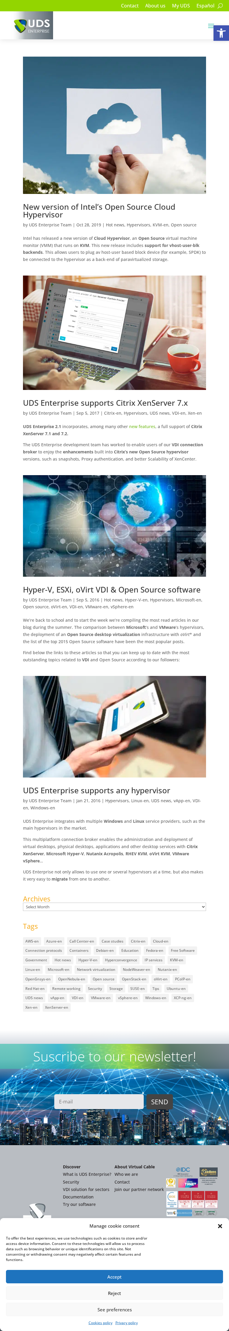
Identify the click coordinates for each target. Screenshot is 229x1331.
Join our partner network (139, 1189)
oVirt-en (59, 606)
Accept (114, 1277)
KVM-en (160, 225)
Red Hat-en (35, 988)
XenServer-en (56, 1007)
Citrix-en (112, 413)
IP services (154, 960)
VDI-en (178, 413)
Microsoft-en (188, 600)
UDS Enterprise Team (50, 225)
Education (130, 950)
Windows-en (42, 808)
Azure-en (54, 941)
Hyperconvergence (121, 960)
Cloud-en (160, 941)
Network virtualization (96, 969)
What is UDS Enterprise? (87, 1174)
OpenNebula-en (71, 979)
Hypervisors (138, 225)
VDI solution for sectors (86, 1189)
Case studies (112, 941)
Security (95, 988)
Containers (79, 950)
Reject (114, 1293)
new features (142, 426)
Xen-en (195, 413)
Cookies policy (100, 1322)
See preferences (115, 1310)
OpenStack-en (134, 979)
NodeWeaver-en (136, 969)
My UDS (181, 6)
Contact (130, 6)
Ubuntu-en (176, 988)
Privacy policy (126, 1322)
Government (36, 960)
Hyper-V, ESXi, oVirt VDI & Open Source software (112, 589)
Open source (183, 225)
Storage (116, 988)
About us (155, 6)
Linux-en (140, 800)
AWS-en (32, 941)
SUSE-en (137, 988)
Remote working (66, 988)
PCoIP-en (183, 979)
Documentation (78, 1197)
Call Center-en (81, 941)
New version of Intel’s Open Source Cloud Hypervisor (99, 210)
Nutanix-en (167, 969)
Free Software (183, 950)
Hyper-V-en (136, 600)
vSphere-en (122, 606)
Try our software (79, 1204)
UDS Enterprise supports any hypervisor (96, 790)
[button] (221, 33)
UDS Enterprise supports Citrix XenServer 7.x (105, 402)
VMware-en (96, 606)
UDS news (160, 413)
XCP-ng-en (183, 997)
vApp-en (182, 800)
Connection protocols (43, 950)
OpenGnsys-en (38, 979)
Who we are (126, 1174)
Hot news (115, 225)
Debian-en (105, 950)
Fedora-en (154, 950)
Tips (155, 988)
